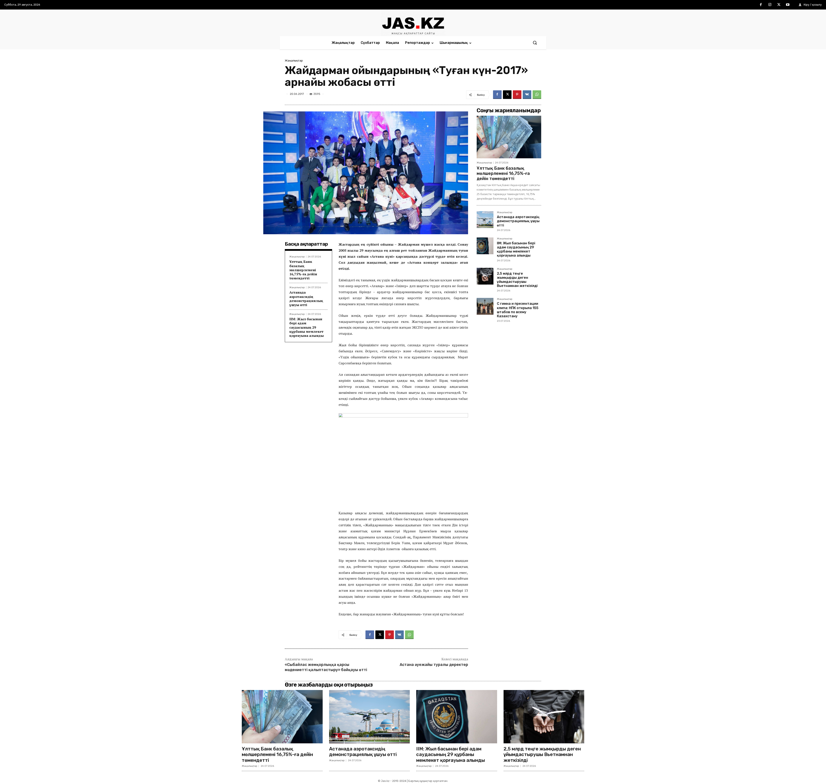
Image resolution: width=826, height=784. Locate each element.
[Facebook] (761, 4)
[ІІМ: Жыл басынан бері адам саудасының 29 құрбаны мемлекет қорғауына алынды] (485, 245)
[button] (534, 42)
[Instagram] (769, 4)
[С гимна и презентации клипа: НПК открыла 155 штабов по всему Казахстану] (485, 306)
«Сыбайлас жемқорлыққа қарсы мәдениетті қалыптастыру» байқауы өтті (326, 667)
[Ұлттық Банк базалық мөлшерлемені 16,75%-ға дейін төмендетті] (509, 137)
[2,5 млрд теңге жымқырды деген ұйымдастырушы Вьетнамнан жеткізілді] (485, 276)
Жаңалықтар (294, 60)
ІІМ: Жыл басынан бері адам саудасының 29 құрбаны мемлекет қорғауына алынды (306, 327)
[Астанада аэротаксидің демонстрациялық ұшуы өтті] (485, 219)
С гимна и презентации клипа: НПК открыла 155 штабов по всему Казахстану (517, 310)
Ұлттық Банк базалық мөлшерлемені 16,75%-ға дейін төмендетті (303, 269)
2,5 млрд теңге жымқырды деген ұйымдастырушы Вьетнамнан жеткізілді (517, 279)
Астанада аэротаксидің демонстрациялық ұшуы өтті (306, 298)
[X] (778, 4)
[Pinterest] (517, 94)
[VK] (527, 94)
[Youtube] (787, 4)
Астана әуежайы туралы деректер (434, 664)
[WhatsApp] (537, 94)
